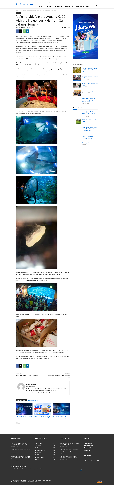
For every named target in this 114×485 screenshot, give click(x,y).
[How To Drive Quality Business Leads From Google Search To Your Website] (77, 70)
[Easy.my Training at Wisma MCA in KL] (77, 85)
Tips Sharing (47, 6)
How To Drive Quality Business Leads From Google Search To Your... (89, 70)
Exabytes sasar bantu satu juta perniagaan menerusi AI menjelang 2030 (60, 418)
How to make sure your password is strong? (27, 375)
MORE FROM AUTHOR (33, 400)
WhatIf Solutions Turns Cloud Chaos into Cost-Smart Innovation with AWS (89, 136)
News (38, 2)
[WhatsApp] (24, 31)
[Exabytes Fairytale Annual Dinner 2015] (77, 78)
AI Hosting (47, 2)
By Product (58, 6)
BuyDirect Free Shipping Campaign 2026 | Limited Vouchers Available (69, 457)
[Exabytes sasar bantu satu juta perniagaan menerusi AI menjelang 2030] (61, 409)
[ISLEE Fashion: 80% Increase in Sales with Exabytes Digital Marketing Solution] (77, 129)
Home (40, 6)
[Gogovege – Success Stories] (77, 145)
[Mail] (39, 393)
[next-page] (19, 423)
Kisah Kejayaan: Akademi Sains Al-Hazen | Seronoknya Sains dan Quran (89, 113)
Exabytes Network (21, 27)
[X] (20, 31)
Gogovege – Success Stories (89, 143)
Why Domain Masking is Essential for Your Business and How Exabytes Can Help (20, 457)
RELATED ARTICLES (21, 400)
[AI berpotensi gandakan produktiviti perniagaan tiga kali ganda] (24, 409)
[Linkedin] (27, 31)
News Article (69, 6)
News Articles (23, 10)
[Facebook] (17, 31)
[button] (96, 6)
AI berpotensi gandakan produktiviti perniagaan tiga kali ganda (69, 450)
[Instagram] (33, 393)
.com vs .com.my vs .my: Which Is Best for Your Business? (69, 444)
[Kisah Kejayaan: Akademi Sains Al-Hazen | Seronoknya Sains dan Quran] (77, 114)
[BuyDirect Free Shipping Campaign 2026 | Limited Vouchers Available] (42, 409)
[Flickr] (30, 393)
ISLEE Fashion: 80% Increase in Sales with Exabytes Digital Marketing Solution (89, 129)
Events (42, 2)
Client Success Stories (82, 6)
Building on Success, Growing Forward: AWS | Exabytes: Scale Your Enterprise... (90, 100)
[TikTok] (41, 393)
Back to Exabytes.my (55, 2)
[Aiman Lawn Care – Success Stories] (77, 121)
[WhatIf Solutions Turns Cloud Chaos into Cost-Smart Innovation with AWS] (77, 137)
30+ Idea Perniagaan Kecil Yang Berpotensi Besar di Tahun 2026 (19, 444)
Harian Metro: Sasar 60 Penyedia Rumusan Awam (59, 376)
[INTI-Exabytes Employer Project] (77, 93)
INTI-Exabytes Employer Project (90, 91)
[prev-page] (17, 423)
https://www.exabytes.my (31, 386)
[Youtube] (50, 393)
